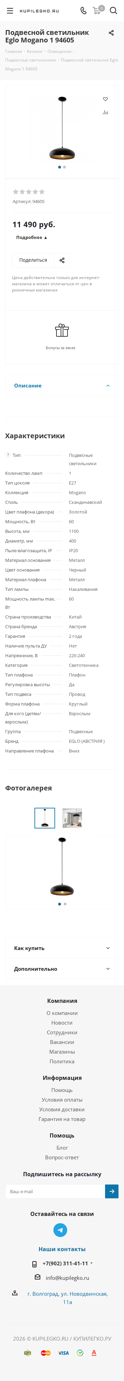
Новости (62, 1022)
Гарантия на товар (62, 1118)
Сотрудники (62, 1032)
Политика (62, 1061)
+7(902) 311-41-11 (65, 1263)
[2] (22, 192)
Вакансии (62, 1041)
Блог (62, 1147)
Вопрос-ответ (62, 1157)
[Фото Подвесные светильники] (62, 129)
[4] (35, 192)
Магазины (62, 1051)
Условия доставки (62, 1109)
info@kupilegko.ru (67, 1277)
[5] (42, 192)
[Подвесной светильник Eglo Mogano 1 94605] (62, 866)
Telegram (60, 1230)
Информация (62, 1078)
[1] (16, 192)
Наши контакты (62, 1249)
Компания (62, 1001)
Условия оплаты (62, 1099)
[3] (29, 192)
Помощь (62, 1089)
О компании (62, 1012)
